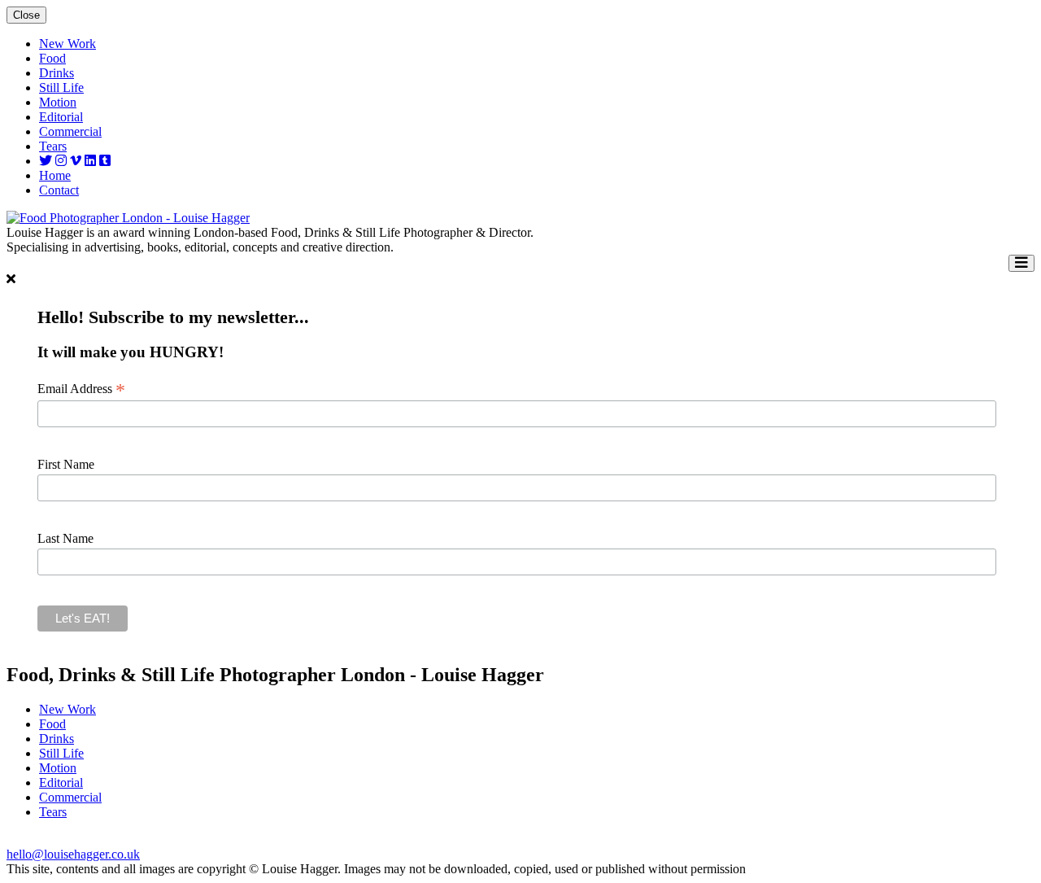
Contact (59, 190)
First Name (65, 464)
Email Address (81, 389)
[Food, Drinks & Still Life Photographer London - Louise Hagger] (128, 218)
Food (52, 58)
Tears (53, 146)
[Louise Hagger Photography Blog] (105, 161)
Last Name (65, 538)
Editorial (61, 117)
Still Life (61, 87)
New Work (67, 43)
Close (26, 15)
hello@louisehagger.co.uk (73, 854)
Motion (57, 102)
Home (55, 175)
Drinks (56, 73)
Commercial (70, 131)
